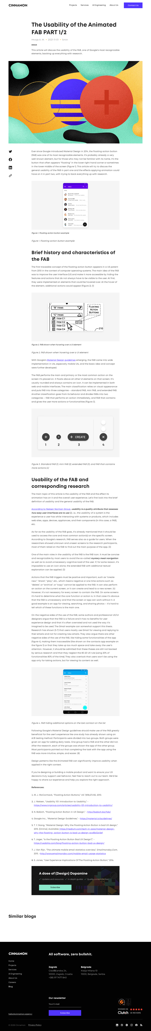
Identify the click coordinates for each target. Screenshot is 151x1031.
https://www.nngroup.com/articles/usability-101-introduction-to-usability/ (73, 805)
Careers (12, 982)
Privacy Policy (34, 1025)
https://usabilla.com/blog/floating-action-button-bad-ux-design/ (69, 843)
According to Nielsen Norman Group (50, 509)
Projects (73, 5)
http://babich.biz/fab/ (99, 812)
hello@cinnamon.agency (20, 1014)
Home (11, 961)
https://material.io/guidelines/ (96, 819)
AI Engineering (99, 5)
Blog (10, 987)
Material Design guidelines (61, 360)
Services (85, 5)
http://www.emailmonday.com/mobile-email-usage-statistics (73, 854)
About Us (114, 5)
